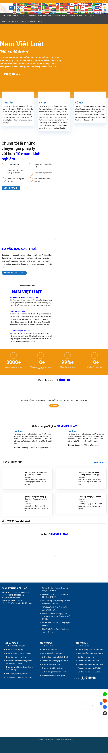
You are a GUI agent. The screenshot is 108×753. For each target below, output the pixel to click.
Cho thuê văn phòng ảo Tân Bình (89, 668)
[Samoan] (101, 10)
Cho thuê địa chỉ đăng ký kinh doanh (55, 661)
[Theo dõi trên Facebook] (89, 1)
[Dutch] (86, 4)
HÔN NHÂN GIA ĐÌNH (75, 15)
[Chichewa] (61, 4)
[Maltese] (50, 10)
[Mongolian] (61, 10)
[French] (15, 7)
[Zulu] (104, 13)
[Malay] (43, 10)
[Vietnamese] (86, 13)
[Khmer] (97, 7)
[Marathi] (58, 10)
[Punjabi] (90, 10)
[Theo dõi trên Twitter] (97, 1)
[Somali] (40, 13)
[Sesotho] (18, 13)
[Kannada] (90, 7)
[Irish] (76, 7)
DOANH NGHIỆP (12, 15)
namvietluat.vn (7, 600)
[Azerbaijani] (32, 4)
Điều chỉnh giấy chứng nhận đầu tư (18, 674)
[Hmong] (58, 7)
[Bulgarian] (50, 4)
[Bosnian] (47, 4)
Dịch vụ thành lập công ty (15, 646)
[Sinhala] (29, 13)
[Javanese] (86, 7)
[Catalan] (54, 4)
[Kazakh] (93, 7)
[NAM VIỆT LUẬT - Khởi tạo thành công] (3, 8)
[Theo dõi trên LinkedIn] (105, 1)
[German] (29, 7)
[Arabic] (25, 4)
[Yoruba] (101, 13)
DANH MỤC (88, 15)
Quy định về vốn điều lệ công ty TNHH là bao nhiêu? (35, 473)
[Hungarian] (61, 7)
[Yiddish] (97, 13)
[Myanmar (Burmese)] (65, 10)
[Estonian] (97, 4)
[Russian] (97, 10)
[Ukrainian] (76, 13)
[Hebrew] (50, 7)
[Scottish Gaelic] (104, 10)
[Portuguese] (86, 10)
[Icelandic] (65, 7)
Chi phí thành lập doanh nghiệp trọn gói (20, 677)
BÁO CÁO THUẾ (60, 15)
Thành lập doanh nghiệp (14, 650)
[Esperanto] (93, 4)
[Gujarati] (36, 7)
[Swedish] (54, 13)
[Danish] (83, 4)
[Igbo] (68, 7)
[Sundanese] (47, 13)
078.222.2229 (7, 603)
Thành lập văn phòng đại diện (52, 668)
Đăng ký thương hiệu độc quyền (53, 676)
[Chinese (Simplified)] (65, 4)
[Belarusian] (40, 4)
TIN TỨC (22, 21)
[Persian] (79, 10)
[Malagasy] (40, 10)
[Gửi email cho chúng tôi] (99, 1)
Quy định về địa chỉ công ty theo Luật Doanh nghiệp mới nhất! (35, 499)
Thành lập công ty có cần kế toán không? (89, 498)
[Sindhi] (25, 13)
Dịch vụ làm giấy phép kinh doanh (54, 672)
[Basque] (36, 4)
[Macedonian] (36, 10)
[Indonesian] (72, 7)
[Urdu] (79, 13)
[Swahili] (50, 13)
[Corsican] (72, 4)
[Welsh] (90, 13)
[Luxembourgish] (32, 10)
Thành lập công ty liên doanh (16, 657)
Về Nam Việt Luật (34, 21)
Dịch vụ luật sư (83, 646)
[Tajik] (58, 13)
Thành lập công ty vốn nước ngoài (18, 653)
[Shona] (22, 13)
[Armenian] (29, 4)
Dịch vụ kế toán (47, 646)
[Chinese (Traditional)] (68, 4)
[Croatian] (76, 4)
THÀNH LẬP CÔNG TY (28, 15)
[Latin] (22, 10)
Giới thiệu (84, 1)
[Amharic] (22, 4)
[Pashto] (76, 10)
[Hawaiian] (47, 7)
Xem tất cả (99, 462)
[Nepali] (68, 10)
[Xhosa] (93, 13)
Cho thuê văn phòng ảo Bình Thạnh (90, 664)
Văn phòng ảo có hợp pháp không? (90, 653)
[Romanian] (93, 10)
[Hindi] (54, 7)
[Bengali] (43, 4)
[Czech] (79, 4)
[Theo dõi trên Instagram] (91, 1)
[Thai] (68, 13)
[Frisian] (18, 7)
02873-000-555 (14, 595)
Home (4, 15)
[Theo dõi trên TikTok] (93, 1)
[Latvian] (25, 10)
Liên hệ (77, 1)
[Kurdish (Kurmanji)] (104, 7)
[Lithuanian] (29, 10)
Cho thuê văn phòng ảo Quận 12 (89, 672)
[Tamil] (61, 13)
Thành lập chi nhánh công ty (52, 664)
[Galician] (22, 7)
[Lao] (18, 10)
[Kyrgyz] (15, 10)
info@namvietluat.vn (9, 598)
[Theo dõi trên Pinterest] (103, 1)
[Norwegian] (72, 10)
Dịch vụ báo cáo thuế (49, 650)
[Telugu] (65, 13)
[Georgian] (25, 7)
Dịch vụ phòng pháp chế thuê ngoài (90, 650)
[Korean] (101, 7)
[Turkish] (72, 13)
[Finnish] (104, 4)
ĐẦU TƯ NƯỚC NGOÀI (45, 15)
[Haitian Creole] (40, 7)
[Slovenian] (36, 13)
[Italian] (79, 7)
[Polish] (83, 10)
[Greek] (32, 7)
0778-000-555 (13, 592)
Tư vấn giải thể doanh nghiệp (52, 653)
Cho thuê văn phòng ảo (86, 657)
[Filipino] (101, 4)
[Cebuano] (58, 4)
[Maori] (54, 10)
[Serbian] (15, 13)
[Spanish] (43, 13)
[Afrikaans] (15, 4)
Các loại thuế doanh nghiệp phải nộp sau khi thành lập (89, 473)
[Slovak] (32, 13)
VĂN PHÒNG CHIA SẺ (9, 21)
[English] (90, 4)
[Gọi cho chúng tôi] (101, 1)
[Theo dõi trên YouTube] (94, 678)
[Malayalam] (47, 10)
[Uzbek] (83, 13)
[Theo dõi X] (95, 1)
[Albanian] (18, 4)
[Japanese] (83, 7)
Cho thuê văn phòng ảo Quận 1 (89, 661)
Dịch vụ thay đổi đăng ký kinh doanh (55, 657)
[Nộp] (11, 8)
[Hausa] (43, 7)
